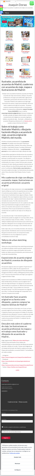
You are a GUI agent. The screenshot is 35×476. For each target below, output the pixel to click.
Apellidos (4, 419)
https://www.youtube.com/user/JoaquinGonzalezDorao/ (17, 365)
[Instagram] (1, 6)
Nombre (4, 413)
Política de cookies (14, 453)
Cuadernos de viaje (12, 402)
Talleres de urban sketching (20, 340)
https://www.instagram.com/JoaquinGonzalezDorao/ (16, 357)
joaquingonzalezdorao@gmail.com (10, 384)
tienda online (28, 121)
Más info (4, 21)
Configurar (17, 470)
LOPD (17, 370)
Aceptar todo (17, 457)
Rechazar (17, 463)
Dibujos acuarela (23, 402)
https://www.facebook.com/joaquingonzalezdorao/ (16, 361)
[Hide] (0, 15)
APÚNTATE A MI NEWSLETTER (10, 410)
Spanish (7, 1)
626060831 (4, 391)
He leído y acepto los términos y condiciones (14, 427)
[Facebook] (1, 12)
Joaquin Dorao (17, 5)
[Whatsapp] (1, 9)
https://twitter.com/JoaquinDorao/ (17, 367)
